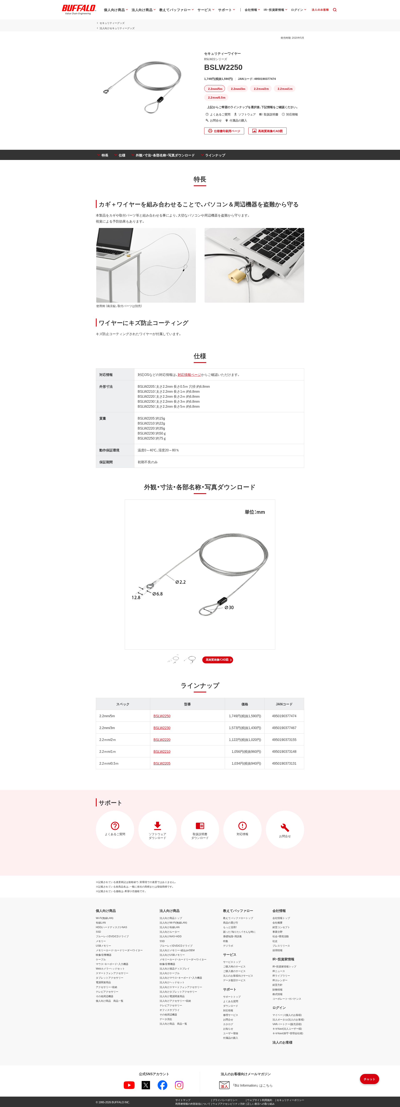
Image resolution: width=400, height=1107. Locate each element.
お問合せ (228, 1019)
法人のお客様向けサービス (238, 975)
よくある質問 (230, 1001)
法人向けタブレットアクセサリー (178, 991)
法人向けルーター (170, 932)
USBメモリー (103, 945)
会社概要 (277, 922)
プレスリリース (281, 945)
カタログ (228, 1024)
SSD (98, 932)
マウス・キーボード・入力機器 (112, 964)
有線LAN (101, 922)
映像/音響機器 (103, 955)
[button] (217, 659)
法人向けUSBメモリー (172, 955)
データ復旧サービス (234, 980)
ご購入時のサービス (234, 966)
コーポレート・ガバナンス (286, 999)
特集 (225, 941)
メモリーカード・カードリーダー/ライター (119, 950)
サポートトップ (232, 996)
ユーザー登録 (230, 1033)
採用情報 (277, 950)
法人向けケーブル (170, 973)
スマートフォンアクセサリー (112, 973)
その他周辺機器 (104, 996)
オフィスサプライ (170, 1010)
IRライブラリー (281, 975)
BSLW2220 (162, 739)
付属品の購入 (230, 1038)
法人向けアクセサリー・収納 (175, 1001)
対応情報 (228, 1010)
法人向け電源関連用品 (172, 996)
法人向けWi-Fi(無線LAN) (173, 922)
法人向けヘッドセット (172, 982)
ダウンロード (230, 1006)
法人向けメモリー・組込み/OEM (177, 950)
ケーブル (101, 959)
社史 (275, 941)
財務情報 (277, 989)
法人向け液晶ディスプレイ (175, 968)
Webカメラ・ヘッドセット (110, 968)
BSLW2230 (162, 727)
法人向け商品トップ (171, 918)
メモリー (101, 941)
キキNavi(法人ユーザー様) (287, 1028)
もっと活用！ (230, 927)
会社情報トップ (281, 918)
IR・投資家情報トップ (284, 966)
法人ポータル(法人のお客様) (288, 1019)
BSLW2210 (162, 751)
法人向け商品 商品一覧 (173, 1023)
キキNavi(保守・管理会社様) (287, 1033)
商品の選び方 (230, 922)
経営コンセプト (281, 927)
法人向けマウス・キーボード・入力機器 (181, 977)
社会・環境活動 (280, 936)
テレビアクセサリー (107, 991)
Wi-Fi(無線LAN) (104, 918)
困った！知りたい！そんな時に (239, 932)
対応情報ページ (189, 374)
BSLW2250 (162, 715)
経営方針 (277, 985)
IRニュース (278, 971)
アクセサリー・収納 (106, 987)
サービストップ (232, 962)
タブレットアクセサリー (109, 977)
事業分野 (277, 932)
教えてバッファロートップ (238, 918)
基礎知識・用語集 (232, 936)
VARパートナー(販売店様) (287, 1024)
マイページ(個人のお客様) (287, 1015)
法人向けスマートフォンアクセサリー (181, 987)
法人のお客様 (282, 1042)
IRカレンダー (280, 980)
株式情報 (277, 994)
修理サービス (230, 1015)
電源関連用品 (103, 982)
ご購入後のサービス (234, 971)
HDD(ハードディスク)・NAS (111, 927)
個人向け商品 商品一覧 (109, 1001)
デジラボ (228, 945)
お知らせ (228, 1028)
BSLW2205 (162, 763)
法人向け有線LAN (170, 927)
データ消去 (166, 1019)
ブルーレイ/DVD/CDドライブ (112, 936)
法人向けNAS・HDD (171, 936)
